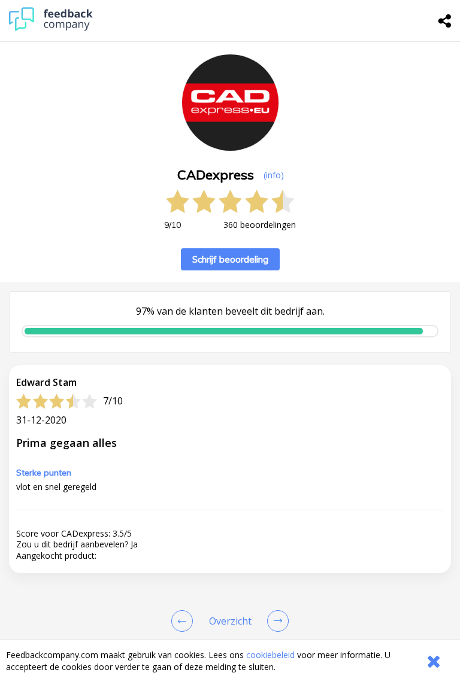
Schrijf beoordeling (230, 259)
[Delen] (445, 21)
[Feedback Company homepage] (51, 28)
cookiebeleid (270, 654)
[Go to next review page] (275, 621)
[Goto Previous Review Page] (184, 621)
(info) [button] (274, 175)
